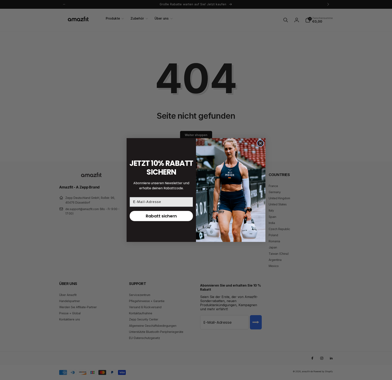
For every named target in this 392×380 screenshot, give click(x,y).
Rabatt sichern (161, 216)
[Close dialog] (260, 143)
